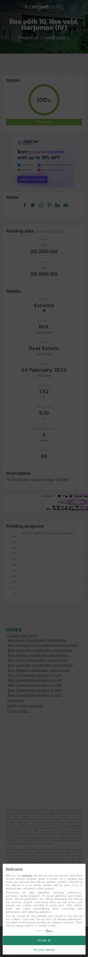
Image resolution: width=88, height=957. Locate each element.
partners (27, 875)
